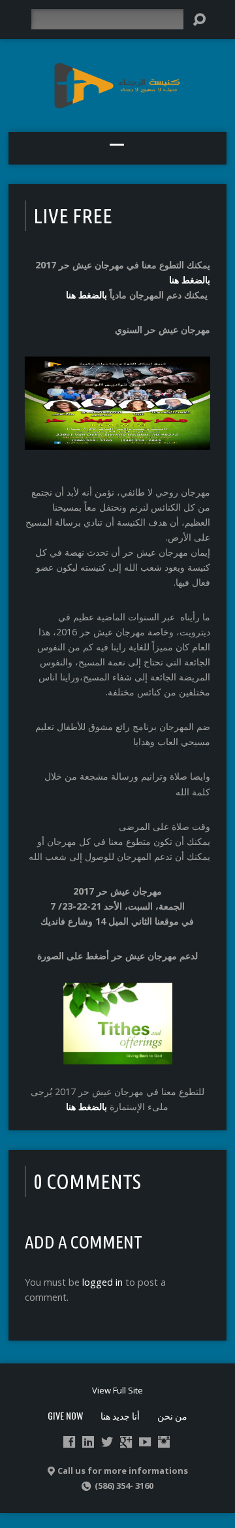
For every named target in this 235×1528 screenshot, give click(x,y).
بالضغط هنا (189, 280)
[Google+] (126, 1442)
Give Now (65, 1415)
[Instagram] (164, 1442)
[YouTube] (145, 1442)
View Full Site (117, 1390)
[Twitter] (107, 1442)
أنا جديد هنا (120, 1415)
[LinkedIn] (88, 1442)
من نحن (172, 1415)
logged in (102, 1282)
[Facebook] (69, 1442)
